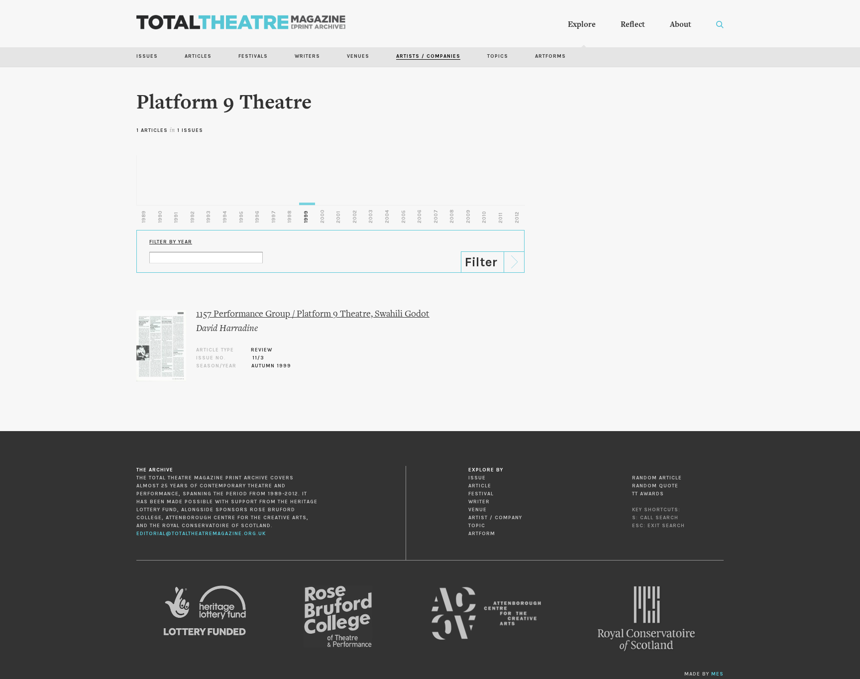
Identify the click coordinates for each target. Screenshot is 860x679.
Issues (147, 56)
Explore (582, 25)
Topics (497, 56)
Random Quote (655, 486)
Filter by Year (170, 242)
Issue (477, 478)
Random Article (657, 478)
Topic (476, 526)
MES (717, 674)
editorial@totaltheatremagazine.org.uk (201, 534)
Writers (307, 56)
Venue (477, 510)
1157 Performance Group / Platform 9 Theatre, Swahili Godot (313, 314)
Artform (481, 534)
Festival (481, 494)
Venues (358, 56)
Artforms (550, 56)
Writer (479, 502)
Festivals (253, 56)
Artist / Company (495, 518)
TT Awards (648, 494)
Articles (198, 56)
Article (479, 486)
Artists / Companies (428, 56)
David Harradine (227, 329)
